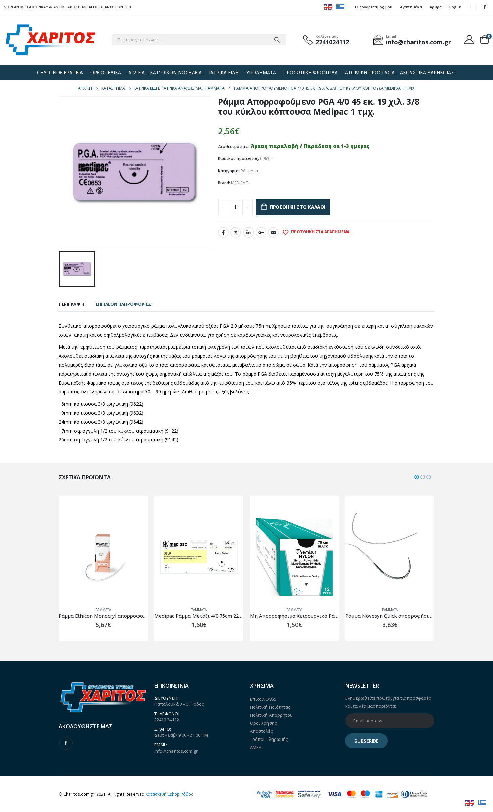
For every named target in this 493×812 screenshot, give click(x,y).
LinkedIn (248, 232)
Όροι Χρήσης (263, 723)
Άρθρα (436, 6)
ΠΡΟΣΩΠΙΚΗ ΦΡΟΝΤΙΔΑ (310, 72)
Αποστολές (261, 731)
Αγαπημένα (411, 6)
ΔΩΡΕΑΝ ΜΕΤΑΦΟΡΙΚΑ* (25, 6)
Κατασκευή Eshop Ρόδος (169, 794)
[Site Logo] (50, 39)
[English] (328, 6)
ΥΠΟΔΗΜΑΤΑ (261, 72)
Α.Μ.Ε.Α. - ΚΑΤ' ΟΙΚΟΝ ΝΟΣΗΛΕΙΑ (165, 72)
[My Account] (469, 39)
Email (273, 232)
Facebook (223, 232)
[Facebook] (485, 7)
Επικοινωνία (263, 699)
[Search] (277, 39)
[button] (417, 477)
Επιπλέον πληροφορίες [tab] (123, 304)
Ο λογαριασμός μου (374, 6)
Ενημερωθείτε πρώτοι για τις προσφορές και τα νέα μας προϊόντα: (388, 702)
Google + (261, 232)
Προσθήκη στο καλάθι (297, 207)
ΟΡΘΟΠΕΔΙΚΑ (105, 72)
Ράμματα (249, 171)
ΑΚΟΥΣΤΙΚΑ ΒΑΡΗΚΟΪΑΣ (427, 72)
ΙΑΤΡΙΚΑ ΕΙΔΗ (224, 72)
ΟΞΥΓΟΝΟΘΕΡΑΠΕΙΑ (60, 72)
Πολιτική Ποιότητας (270, 707)
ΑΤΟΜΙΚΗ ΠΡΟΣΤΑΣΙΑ (370, 72)
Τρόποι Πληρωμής (269, 739)
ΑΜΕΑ (255, 747)
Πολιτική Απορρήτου (271, 715)
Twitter (235, 232)
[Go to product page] (114, 557)
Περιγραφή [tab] (71, 304)
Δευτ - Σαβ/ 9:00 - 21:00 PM (181, 735)
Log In (455, 6)
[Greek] (340, 6)
